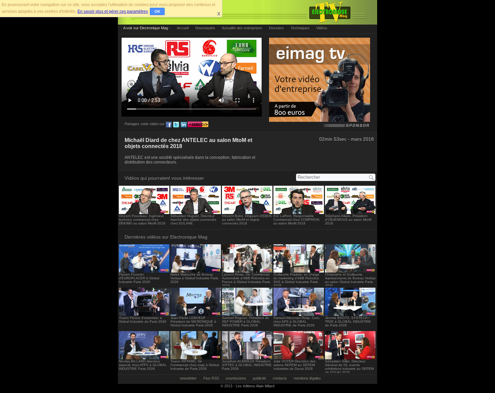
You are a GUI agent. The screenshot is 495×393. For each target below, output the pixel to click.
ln (183, 124)
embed (198, 124)
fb (168, 124)
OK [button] (157, 11)
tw (176, 124)
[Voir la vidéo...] (144, 212)
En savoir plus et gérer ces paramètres (112, 11)
